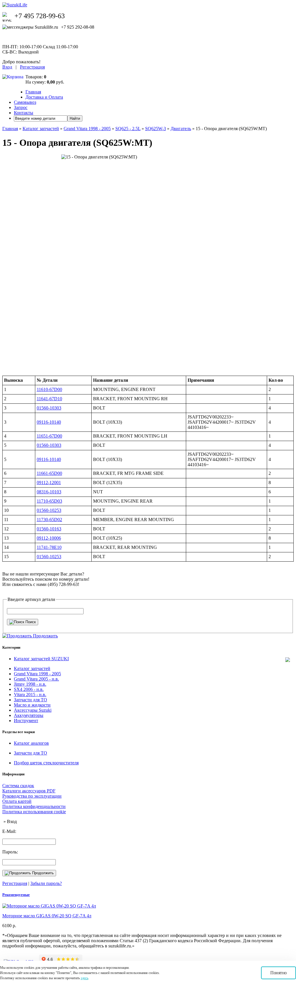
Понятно (278, 972)
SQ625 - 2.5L (127, 128)
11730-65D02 (49, 519)
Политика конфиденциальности (34, 806)
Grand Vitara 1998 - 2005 (87, 128)
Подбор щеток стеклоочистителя (46, 762)
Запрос (20, 107)
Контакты (23, 112)
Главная (33, 91)
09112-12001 (49, 482)
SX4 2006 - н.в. (29, 689)
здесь (84, 978)
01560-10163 (49, 528)
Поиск (30, 622)
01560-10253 (49, 510)
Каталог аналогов (31, 743)
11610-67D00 (49, 389)
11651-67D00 (49, 436)
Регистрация (32, 66)
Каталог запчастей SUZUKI (41, 658)
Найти (75, 118)
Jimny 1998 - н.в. (30, 684)
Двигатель (181, 128)
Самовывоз (25, 102)
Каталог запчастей (41, 128)
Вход (7, 66)
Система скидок (18, 785)
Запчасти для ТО (30, 699)
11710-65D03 (49, 501)
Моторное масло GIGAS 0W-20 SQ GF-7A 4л (46, 915)
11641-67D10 (49, 398)
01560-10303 (49, 407)
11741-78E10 (49, 547)
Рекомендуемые (16, 894)
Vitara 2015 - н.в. (30, 694)
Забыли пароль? (46, 883)
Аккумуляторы (28, 715)
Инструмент (26, 720)
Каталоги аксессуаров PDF (29, 790)
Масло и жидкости (32, 704)
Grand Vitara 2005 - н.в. (36, 678)
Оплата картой (17, 801)
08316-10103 (49, 491)
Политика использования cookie (34, 811)
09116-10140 (49, 422)
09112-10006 (49, 538)
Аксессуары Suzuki (32, 710)
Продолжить (42, 873)
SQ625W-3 (155, 128)
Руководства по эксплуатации (32, 796)
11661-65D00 (49, 473)
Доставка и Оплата (44, 97)
